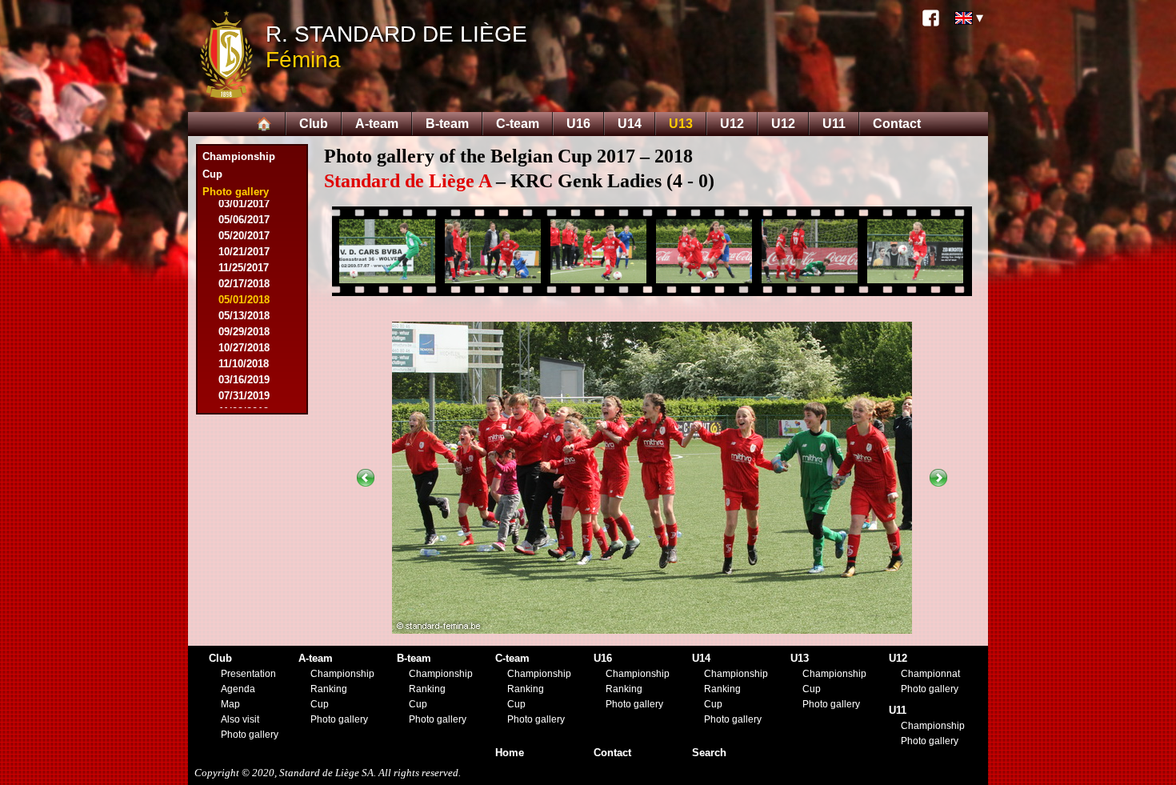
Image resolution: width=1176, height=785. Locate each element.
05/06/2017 (244, 220)
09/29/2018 (244, 332)
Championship (238, 156)
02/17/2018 (244, 284)
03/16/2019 (244, 380)
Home (509, 753)
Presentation (248, 673)
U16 (578, 123)
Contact (897, 123)
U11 (834, 123)
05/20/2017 (244, 236)
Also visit (240, 719)
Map (230, 704)
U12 (732, 123)
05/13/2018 (244, 316)
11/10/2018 (243, 364)
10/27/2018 (244, 348)
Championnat (930, 673)
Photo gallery (249, 734)
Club (313, 123)
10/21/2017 (244, 252)
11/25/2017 (243, 268)
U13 (681, 123)
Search (709, 753)
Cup (212, 174)
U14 (630, 123)
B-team (447, 123)
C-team (517, 123)
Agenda (238, 689)
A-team (376, 123)
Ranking (328, 689)
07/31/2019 (244, 396)
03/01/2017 (244, 204)
